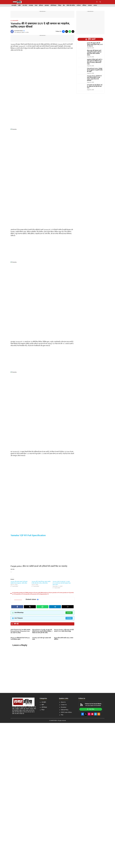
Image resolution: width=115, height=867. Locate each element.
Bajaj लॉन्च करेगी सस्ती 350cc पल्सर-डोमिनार (64, 638)
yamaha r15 (46, 594)
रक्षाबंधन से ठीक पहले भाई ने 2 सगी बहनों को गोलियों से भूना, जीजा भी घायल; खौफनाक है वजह (94, 62)
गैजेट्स (59, 5)
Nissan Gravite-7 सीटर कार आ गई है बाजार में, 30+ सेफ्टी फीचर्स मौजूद (64, 630)
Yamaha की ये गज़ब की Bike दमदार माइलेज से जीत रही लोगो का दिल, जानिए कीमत (41, 582)
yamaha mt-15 (66, 592)
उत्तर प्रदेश (24, 5)
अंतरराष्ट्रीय (13, 5)
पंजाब (36, 5)
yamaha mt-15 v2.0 (21, 594)
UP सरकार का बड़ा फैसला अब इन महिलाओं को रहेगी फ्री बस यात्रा (94, 86)
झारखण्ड (47, 5)
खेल (64, 5)
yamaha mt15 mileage (37, 594)
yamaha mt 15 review (58, 592)
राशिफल (84, 5)
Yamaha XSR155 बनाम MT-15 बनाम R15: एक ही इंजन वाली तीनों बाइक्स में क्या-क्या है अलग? (62, 583)
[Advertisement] (42, 64)
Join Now (69, 612)
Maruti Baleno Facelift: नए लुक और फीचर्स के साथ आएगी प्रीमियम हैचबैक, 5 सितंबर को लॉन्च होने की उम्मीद (42, 631)
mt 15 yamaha (15, 592)
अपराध (95, 5)
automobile (15, 20)
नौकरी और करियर (70, 5)
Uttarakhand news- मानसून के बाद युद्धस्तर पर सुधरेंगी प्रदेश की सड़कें (94, 70)
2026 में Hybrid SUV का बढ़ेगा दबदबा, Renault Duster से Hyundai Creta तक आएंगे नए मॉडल (21, 631)
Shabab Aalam (19, 30)
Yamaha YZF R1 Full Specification (28, 535)
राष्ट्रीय (19, 5)
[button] (100, 2)
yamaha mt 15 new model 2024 (35, 592)
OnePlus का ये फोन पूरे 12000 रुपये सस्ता (41, 638)
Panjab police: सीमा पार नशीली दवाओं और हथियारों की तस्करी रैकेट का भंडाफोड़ (39, 566)
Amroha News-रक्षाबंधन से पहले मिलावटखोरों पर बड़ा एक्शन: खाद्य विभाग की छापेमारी (94, 78)
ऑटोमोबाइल (53, 5)
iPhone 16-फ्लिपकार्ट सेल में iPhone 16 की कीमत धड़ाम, (20, 638)
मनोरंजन (79, 5)
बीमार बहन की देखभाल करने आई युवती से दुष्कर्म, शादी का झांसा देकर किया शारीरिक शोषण (94, 53)
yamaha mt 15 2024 (23, 592)
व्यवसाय (90, 5)
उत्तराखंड (31, 5)
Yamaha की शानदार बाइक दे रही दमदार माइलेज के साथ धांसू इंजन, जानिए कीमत (19, 582)
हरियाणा (41, 5)
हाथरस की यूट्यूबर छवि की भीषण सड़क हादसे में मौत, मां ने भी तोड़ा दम (95, 44)
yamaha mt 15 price (47, 592)
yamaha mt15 (29, 594)
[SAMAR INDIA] (17, 2)
